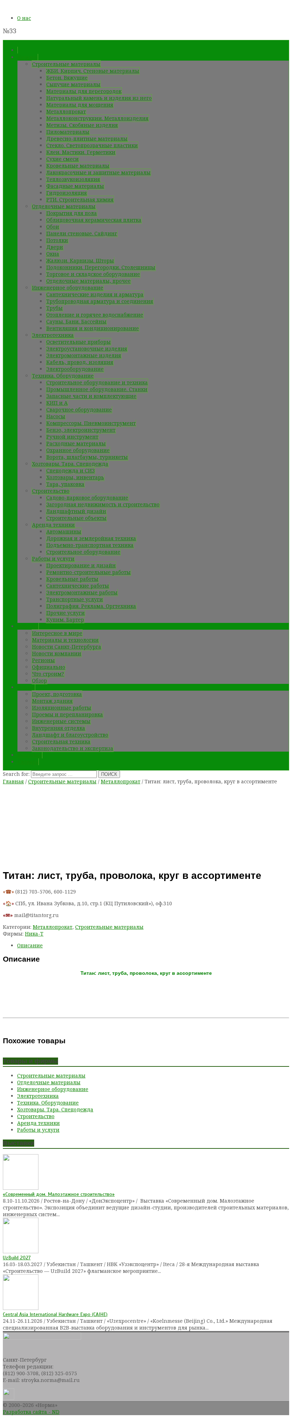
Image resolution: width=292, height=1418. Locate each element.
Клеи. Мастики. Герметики (80, 152)
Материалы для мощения (79, 104)
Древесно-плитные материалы (86, 138)
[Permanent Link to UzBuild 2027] (20, 1251)
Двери (54, 247)
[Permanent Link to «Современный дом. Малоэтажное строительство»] (20, 1187)
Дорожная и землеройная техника (91, 538)
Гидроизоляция (66, 192)
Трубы (54, 307)
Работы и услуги (53, 558)
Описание (30, 945)
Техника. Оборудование (63, 375)
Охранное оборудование (78, 450)
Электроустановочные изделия (86, 348)
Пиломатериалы (67, 131)
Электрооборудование (75, 368)
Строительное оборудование (83, 551)
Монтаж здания (52, 700)
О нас (24, 18)
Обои (52, 226)
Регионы (43, 660)
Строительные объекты (76, 518)
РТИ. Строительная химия (80, 199)
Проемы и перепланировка (67, 714)
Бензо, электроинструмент (80, 429)
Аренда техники (53, 524)
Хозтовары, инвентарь (75, 477)
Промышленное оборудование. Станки (96, 389)
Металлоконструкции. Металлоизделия (97, 118)
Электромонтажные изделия (83, 355)
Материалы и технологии (65, 639)
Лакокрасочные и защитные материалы (98, 172)
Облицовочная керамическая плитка (93, 219)
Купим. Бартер (65, 619)
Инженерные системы (61, 721)
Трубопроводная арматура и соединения (99, 301)
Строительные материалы (66, 64)
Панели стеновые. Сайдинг (81, 233)
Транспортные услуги (74, 599)
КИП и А (57, 402)
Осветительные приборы (78, 341)
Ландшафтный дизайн (76, 511)
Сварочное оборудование (79, 409)
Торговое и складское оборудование (93, 274)
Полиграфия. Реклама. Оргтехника (91, 606)
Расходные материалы (76, 443)
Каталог (27, 57)
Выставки (29, 755)
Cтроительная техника (61, 741)
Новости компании (56, 653)
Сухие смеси (62, 158)
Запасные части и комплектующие (91, 396)
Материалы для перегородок (83, 91)
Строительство (50, 490)
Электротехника (53, 335)
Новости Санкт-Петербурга (66, 646)
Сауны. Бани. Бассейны (76, 321)
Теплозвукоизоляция (73, 179)
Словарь (27, 761)
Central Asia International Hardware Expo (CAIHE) (55, 1314)
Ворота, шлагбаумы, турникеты (87, 457)
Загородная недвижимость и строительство (103, 504)
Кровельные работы (72, 578)
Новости (27, 626)
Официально (48, 667)
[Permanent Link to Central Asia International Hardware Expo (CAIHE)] (20, 1308)
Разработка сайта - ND (31, 1411)
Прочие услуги (65, 612)
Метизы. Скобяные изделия (82, 125)
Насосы (55, 416)
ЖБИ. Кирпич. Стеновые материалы (92, 70)
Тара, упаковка (65, 484)
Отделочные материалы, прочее (88, 280)
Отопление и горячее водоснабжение (94, 314)
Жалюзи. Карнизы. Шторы (80, 260)
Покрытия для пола (71, 213)
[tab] (153, 945)
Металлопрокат (66, 111)
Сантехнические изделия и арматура (95, 294)
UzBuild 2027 (17, 1258)
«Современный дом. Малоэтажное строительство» (59, 1194)
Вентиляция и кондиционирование (92, 328)
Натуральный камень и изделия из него (99, 97)
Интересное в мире (57, 633)
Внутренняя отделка (58, 728)
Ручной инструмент (72, 436)
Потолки (57, 240)
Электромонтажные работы (82, 592)
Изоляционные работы (61, 707)
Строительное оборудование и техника (97, 382)
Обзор (39, 680)
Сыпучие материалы (73, 84)
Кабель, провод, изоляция (79, 362)
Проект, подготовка (57, 694)
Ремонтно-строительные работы (88, 572)
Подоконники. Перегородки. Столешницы (100, 267)
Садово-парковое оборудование (87, 497)
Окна (52, 253)
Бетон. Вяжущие (67, 77)
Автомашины (63, 531)
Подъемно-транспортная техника (90, 545)
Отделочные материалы (63, 206)
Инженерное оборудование (67, 287)
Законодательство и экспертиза (72, 748)
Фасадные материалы (75, 186)
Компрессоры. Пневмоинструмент (91, 423)
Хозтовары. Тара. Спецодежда (70, 463)
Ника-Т (34, 933)
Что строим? (48, 673)
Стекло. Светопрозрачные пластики (92, 145)
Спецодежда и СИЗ (70, 470)
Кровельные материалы (77, 165)
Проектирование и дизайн (81, 565)
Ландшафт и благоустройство (70, 734)
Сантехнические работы (77, 585)
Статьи (26, 687)
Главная (13, 781)
